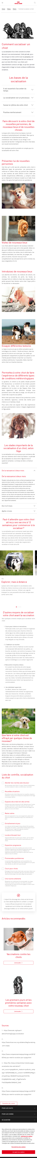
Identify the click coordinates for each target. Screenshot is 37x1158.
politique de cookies (26, 1136)
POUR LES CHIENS (7, 1114)
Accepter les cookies (18, 1152)
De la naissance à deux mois (13, 470)
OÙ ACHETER (6, 1120)
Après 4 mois (7, 511)
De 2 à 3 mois (7, 506)
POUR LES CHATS (7, 1108)
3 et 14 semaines (25, 57)
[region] (18, 1140)
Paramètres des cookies (8, 1103)
